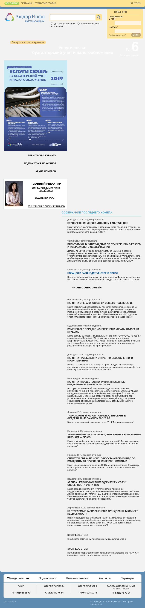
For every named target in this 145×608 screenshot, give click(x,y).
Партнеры (127, 578)
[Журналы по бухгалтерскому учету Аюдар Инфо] (25, 17)
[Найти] (98, 17)
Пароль (113, 27)
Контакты (135, 3)
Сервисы (26, 3)
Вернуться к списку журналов (46, 206)
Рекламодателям (77, 578)
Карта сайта (10, 601)
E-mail (112, 19)
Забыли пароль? (117, 35)
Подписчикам (47, 578)
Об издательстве (18, 578)
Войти (136, 35)
